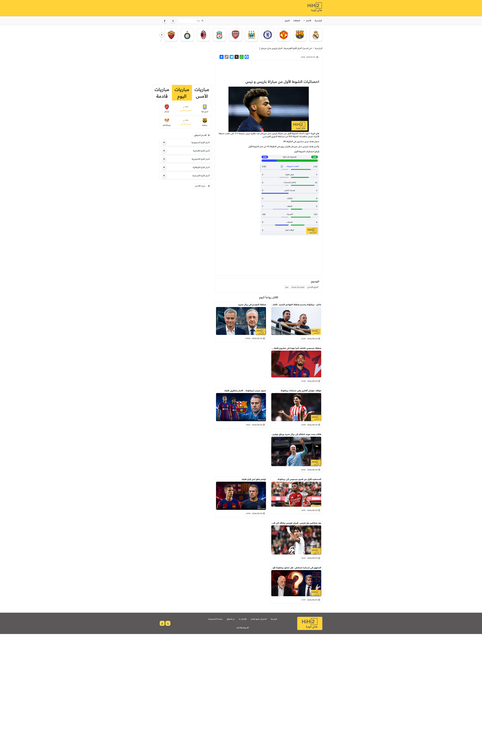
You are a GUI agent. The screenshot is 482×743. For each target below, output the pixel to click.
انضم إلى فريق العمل (259, 619)
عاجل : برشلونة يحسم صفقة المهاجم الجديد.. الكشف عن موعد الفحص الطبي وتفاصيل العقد (296, 304)
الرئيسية (318, 20)
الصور (287, 20)
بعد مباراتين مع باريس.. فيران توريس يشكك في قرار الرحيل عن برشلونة (296, 523)
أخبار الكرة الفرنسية (293, 48)
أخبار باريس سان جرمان (271, 48)
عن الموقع (231, 619)
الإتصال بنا (242, 619)
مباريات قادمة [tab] (162, 93)
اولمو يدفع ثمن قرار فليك (254, 479)
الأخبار (308, 20)
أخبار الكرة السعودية (200, 142)
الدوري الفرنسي (312, 287)
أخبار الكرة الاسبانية (201, 175)
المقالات (296, 20)
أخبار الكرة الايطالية (201, 167)
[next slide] (162, 35)
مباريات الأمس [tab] (202, 93)
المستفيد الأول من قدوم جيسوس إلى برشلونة (299, 479)
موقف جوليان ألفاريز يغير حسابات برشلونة (301, 390)
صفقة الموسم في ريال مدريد (252, 304)
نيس (286, 287)
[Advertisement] (205, 7)
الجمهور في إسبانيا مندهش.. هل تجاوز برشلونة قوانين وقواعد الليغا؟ (296, 567)
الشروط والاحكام (243, 627)
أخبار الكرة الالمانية (201, 150)
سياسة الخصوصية (215, 619)
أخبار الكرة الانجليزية (201, 159)
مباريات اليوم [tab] (182, 93)
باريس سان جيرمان (297, 287)
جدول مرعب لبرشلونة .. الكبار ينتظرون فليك (245, 390)
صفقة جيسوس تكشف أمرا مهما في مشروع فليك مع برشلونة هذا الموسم (296, 348)
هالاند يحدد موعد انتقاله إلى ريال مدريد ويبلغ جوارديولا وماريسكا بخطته (296, 434)
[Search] (202, 21)
